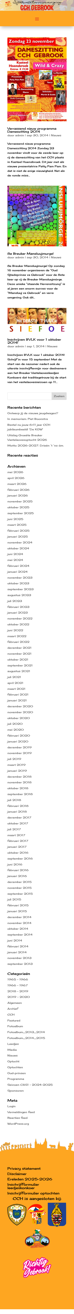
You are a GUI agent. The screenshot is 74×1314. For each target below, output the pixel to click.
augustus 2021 (18, 671)
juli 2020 (15, 723)
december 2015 (19, 881)
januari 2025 (17, 536)
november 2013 (19, 958)
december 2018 (19, 776)
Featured (13, 1020)
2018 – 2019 (17, 991)
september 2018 (20, 794)
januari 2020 (17, 741)
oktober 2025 (18, 507)
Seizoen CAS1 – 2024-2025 (30, 1084)
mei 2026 (15, 472)
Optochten (15, 1067)
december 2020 (20, 706)
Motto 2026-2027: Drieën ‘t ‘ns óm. (35, 445)
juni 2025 (15, 519)
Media (12, 1049)
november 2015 (19, 887)
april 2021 (15, 682)
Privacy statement (24, 1168)
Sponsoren (15, 1090)
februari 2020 (18, 735)
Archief (12, 1008)
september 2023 (20, 589)
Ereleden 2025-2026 (29, 1179)
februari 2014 (17, 946)
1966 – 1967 (17, 985)
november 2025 (20, 501)
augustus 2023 (19, 595)
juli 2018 (14, 800)
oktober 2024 (18, 548)
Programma (15, 1078)
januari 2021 (17, 700)
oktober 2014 (17, 928)
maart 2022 (16, 636)
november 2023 (19, 577)
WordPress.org (18, 1123)
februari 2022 (18, 641)
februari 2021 (17, 694)
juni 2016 (14, 864)
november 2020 (20, 712)
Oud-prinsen (16, 1073)
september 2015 (20, 893)
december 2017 (19, 817)
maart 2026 (17, 483)
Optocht (13, 1061)
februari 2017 (17, 840)
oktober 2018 (17, 788)
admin (19, 135)
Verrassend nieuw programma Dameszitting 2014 (31, 130)
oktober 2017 (17, 823)
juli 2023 (14, 601)
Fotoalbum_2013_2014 (26, 1032)
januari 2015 (17, 911)
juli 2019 (14, 758)
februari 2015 (18, 905)
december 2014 (19, 917)
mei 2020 (15, 729)
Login (11, 1106)
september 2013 (20, 963)
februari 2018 (17, 805)
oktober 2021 (17, 659)
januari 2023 (17, 612)
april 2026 (15, 478)
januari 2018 (17, 811)
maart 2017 (16, 835)
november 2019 (19, 753)
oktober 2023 (18, 583)
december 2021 (19, 647)
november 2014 (19, 923)
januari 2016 (17, 876)
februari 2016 (18, 870)
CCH (11, 1014)
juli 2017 (14, 829)
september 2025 (20, 513)
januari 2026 (17, 495)
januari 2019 (17, 770)
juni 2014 (14, 940)
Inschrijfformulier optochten (33, 1193)
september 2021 (20, 665)
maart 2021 (16, 688)
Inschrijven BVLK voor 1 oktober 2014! (34, 341)
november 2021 (19, 653)
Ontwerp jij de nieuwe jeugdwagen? (32, 413)
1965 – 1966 (17, 979)
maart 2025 (17, 524)
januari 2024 (17, 571)
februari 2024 (18, 565)
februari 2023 (18, 606)
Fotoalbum (15, 1026)
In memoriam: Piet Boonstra (27, 418)
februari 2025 (18, 530)
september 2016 (20, 858)
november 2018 (19, 782)
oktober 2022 (18, 624)
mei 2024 (15, 559)
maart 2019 (16, 764)
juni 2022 (15, 630)
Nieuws (56, 135)
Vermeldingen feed (21, 1112)
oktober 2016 (17, 852)
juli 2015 (14, 899)
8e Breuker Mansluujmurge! (30, 253)
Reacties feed (17, 1117)
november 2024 (19, 542)
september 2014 (20, 934)
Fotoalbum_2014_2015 (26, 1038)
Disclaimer (17, 1174)
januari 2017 (17, 846)
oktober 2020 (18, 718)
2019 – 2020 (18, 996)
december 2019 (19, 747)
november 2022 (19, 618)
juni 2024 (15, 554)
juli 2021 (14, 677)
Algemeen (14, 1002)
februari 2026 (18, 489)
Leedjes (13, 1043)
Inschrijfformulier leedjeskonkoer (23, 1186)
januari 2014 (17, 952)
